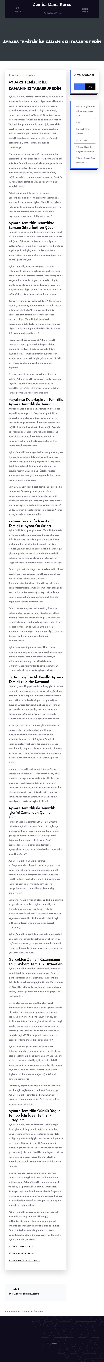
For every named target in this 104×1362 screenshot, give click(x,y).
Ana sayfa (52, 1343)
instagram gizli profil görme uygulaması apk (85, 111)
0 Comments (29, 75)
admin (15, 75)
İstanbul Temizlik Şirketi (22, 1246)
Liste (78, 122)
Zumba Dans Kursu (52, 4)
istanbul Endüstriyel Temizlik (24, 1260)
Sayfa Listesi (81, 140)
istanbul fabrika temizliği (22, 1253)
